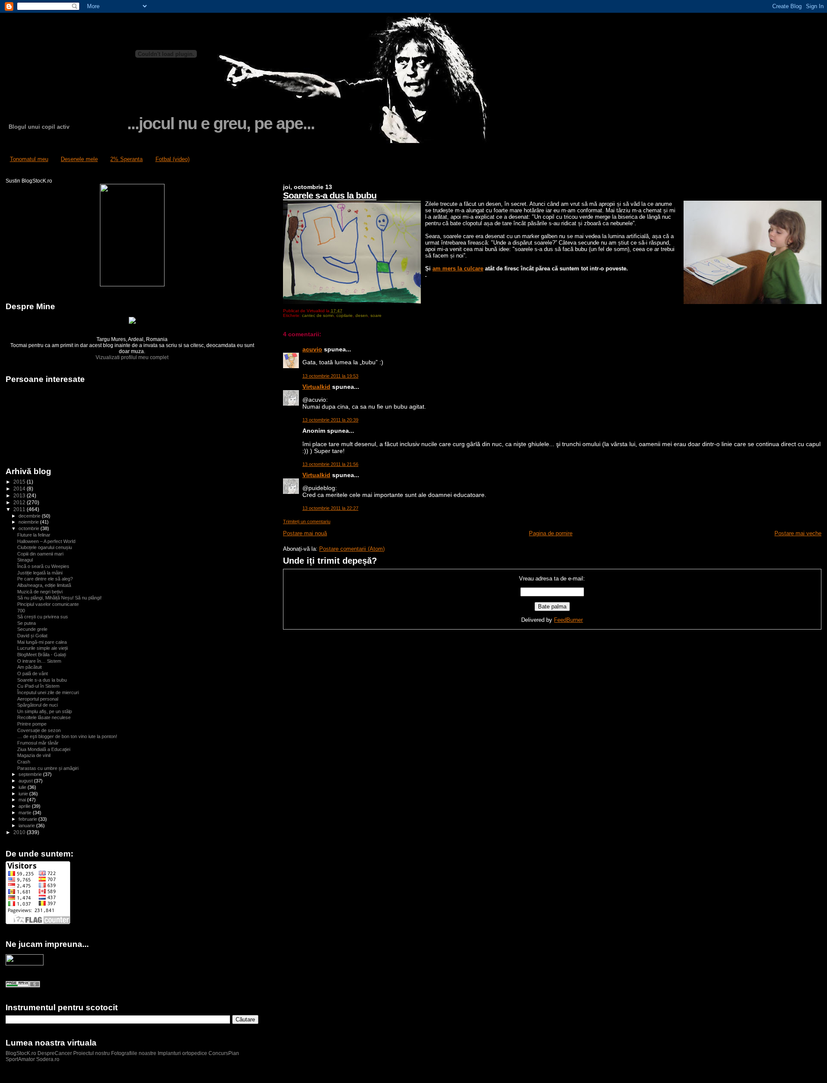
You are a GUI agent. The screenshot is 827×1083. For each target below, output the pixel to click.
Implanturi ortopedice (182, 1053)
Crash (23, 761)
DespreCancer (54, 1053)
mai (23, 799)
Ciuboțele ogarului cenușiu (44, 547)
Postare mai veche (797, 533)
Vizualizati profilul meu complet (132, 357)
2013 (20, 495)
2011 (20, 509)
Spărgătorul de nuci (37, 705)
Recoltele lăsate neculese (44, 717)
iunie (24, 793)
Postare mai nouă (305, 533)
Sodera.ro (47, 1059)
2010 (20, 832)
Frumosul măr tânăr (38, 742)
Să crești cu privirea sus (42, 616)
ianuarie (27, 825)
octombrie (29, 528)
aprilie (25, 806)
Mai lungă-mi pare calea (42, 642)
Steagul (25, 559)
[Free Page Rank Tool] (23, 986)
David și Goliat (32, 635)
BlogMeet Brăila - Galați (41, 654)
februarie (28, 819)
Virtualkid (316, 386)
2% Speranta (126, 159)
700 (21, 610)
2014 (20, 488)
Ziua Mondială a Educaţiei (43, 749)
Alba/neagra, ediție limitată (44, 585)
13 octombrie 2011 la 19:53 (330, 376)
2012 (20, 502)
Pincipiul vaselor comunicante (48, 604)
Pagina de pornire (550, 533)
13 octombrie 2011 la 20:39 (330, 419)
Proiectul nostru (91, 1053)
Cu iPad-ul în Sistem (38, 686)
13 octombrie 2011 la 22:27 (330, 508)
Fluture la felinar (33, 534)
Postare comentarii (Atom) (352, 549)
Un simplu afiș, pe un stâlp (44, 711)
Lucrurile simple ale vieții (42, 648)
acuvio (312, 349)
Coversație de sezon (39, 730)
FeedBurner (568, 620)
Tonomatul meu (29, 159)
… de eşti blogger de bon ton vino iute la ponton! (67, 736)
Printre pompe (32, 723)
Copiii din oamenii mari (40, 553)
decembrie (30, 515)
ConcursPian (223, 1053)
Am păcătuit (29, 667)
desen (361, 315)
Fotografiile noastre (133, 1053)
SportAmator (20, 1059)
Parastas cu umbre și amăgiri (47, 768)
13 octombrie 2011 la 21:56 (330, 464)
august (26, 780)
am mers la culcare (457, 268)
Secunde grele (32, 629)
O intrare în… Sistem (39, 661)
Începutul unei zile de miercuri (48, 692)
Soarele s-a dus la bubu (329, 195)
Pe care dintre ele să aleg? (45, 578)
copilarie (344, 315)
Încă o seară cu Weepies (43, 566)
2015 (20, 481)
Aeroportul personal (37, 698)
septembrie (31, 774)
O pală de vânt (32, 673)
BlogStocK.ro (21, 1053)
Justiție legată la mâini (39, 572)
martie (26, 812)
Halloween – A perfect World (46, 541)
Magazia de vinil (33, 755)
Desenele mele (79, 159)
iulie (23, 787)
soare (376, 315)
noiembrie (29, 521)
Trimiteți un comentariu (306, 521)
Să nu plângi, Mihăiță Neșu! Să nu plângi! (59, 597)
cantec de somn (318, 315)
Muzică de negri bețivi (39, 591)
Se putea (26, 623)
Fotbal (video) (172, 159)
